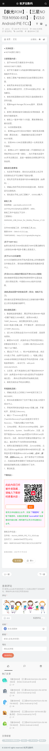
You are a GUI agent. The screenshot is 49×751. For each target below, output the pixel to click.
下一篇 (42, 574)
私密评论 (37, 618)
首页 (8, 39)
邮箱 (4, 634)
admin (7, 29)
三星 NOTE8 (33, 740)
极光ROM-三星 (33, 31)
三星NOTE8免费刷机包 (11, 740)
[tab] (8, 666)
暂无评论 (8, 31)
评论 (4, 595)
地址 (4, 644)
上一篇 (7, 574)
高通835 (42, 740)
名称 (4, 624)
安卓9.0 (24, 740)
